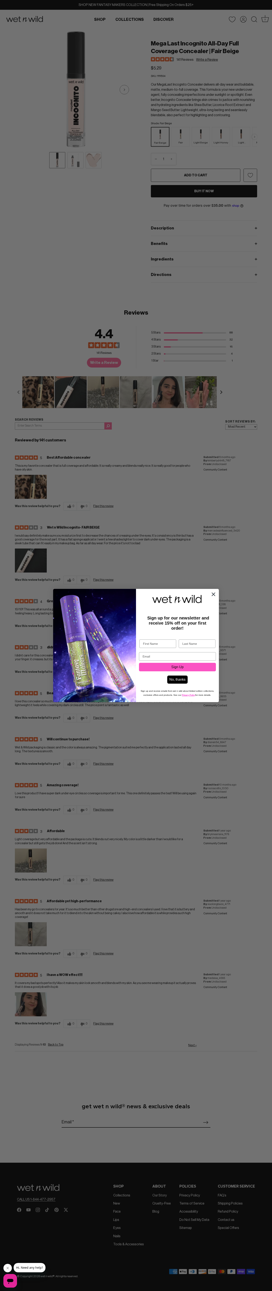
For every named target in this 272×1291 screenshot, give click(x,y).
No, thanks (177, 679)
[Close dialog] (213, 594)
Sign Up (177, 667)
